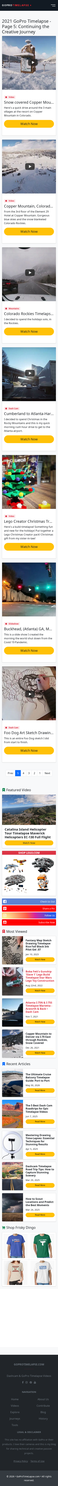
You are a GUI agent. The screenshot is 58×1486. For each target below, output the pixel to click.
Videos (15, 1405)
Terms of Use (37, 1461)
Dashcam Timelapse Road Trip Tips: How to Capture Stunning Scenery (40, 1170)
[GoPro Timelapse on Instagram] (26, 1382)
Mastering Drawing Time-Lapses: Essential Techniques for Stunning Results (40, 1139)
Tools (15, 1425)
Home (15, 1399)
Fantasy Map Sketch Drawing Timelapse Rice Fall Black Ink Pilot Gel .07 (39, 945)
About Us (43, 1399)
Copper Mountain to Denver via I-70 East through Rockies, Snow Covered (39, 1038)
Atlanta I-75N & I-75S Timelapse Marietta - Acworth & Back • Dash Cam (39, 1007)
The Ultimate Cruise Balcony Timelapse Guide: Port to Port (38, 1077)
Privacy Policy (21, 1461)
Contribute (43, 1405)
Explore (14, 1412)
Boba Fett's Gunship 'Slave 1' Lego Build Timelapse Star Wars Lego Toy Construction (40, 976)
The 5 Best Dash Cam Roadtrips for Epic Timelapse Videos (39, 1108)
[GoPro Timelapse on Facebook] (23, 1382)
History (43, 1418)
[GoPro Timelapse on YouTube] (35, 1382)
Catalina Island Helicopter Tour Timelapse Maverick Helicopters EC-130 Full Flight (28, 833)
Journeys (15, 1418)
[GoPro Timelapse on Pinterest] (31, 1382)
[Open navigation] (52, 5)
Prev (10, 773)
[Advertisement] (29, 1318)
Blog (43, 1412)
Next (47, 773)
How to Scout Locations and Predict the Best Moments (39, 1202)
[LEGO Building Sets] (15, 865)
